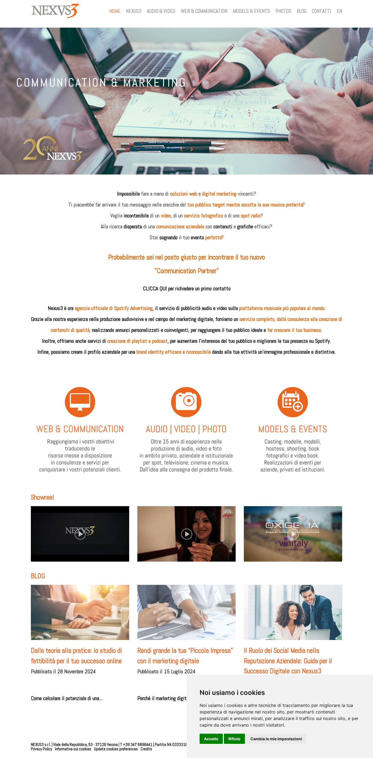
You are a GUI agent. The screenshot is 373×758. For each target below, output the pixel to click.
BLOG (301, 11)
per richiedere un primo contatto (199, 288)
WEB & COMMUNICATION (204, 11)
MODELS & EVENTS (251, 11)
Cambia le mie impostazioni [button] (276, 738)
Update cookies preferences (116, 748)
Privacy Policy (41, 748)
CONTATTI (321, 11)
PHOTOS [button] (283, 11)
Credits (146, 748)
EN (339, 11)
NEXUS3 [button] (133, 11)
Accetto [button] (211, 738)
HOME (114, 11)
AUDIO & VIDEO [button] (161, 11)
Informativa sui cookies (73, 748)
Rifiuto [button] (234, 738)
